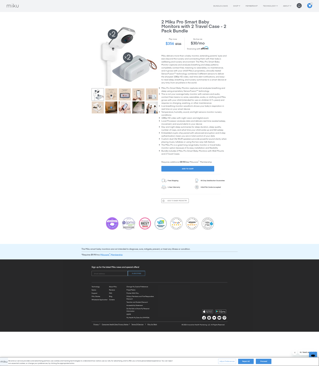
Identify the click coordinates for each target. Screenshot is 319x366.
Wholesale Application (100, 300)
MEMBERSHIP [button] (252, 6)
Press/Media (130, 290)
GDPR (128, 314)
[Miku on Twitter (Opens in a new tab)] (214, 318)
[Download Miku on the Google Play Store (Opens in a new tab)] (220, 311)
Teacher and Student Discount (137, 302)
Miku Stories (96, 296)
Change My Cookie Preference (137, 287)
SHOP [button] (236, 6)
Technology (96, 287)
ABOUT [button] (287, 6)
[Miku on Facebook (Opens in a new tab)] (204, 318)
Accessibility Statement (134, 305)
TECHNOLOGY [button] (270, 6)
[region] (159, 361)
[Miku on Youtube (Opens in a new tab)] (219, 318)
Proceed (263, 361)
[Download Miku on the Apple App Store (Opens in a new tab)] (207, 311)
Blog (110, 296)
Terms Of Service (137, 324)
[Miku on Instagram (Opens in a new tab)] (209, 318)
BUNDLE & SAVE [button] (220, 6)
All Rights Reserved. (218, 325)
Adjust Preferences (227, 361)
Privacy (96, 324)
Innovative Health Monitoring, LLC (198, 325)
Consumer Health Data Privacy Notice (115, 324)
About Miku (113, 287)
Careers (112, 300)
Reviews (112, 290)
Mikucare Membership (111, 254)
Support (94, 293)
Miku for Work (152, 324)
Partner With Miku (132, 293)
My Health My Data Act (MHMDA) (137, 318)
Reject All (246, 361)
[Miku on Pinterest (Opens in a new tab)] (224, 318)
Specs (94, 290)
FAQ (110, 293)
